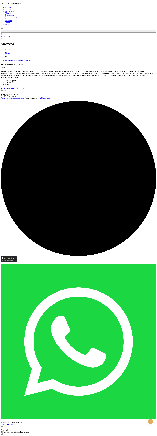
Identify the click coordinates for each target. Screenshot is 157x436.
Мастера (8, 13)
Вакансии (8, 21)
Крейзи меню (10, 11)
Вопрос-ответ (10, 19)
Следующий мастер (23, 60)
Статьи (7, 23)
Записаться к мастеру (9, 88)
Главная (8, 7)
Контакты (8, 24)
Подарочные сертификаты (14, 17)
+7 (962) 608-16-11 (7, 36)
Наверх (5, 90)
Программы (9, 15)
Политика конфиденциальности (13, 98)
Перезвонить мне (7, 424)
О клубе (8, 9)
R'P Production (45, 98)
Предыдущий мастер (8, 60)
